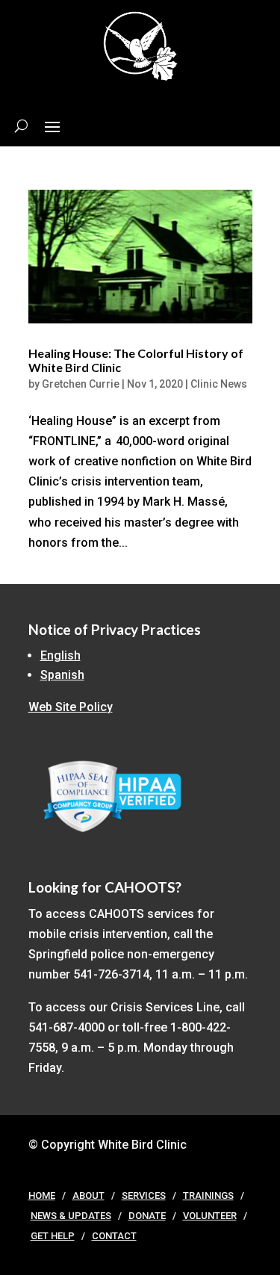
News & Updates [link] (71, 1215)
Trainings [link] (208, 1195)
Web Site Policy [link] (70, 707)
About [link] (88, 1195)
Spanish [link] (62, 675)
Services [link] (144, 1195)
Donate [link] (147, 1215)
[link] (140, 256)
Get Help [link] (53, 1235)
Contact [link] (114, 1235)
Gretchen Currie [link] (80, 384)
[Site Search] (21, 125)
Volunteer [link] (210, 1215)
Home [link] (41, 1195)
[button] (52, 125)
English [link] (60, 655)
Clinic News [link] (218, 384)
